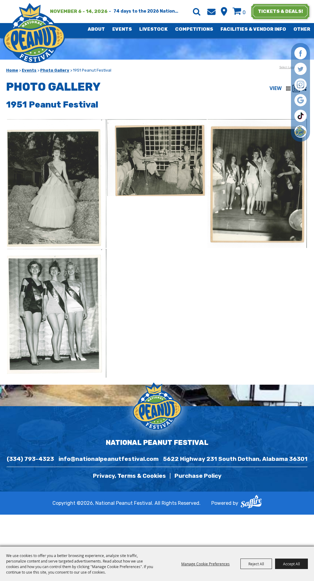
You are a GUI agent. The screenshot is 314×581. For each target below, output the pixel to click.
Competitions (194, 29)
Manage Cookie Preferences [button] (205, 563)
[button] (288, 88)
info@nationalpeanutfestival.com (109, 458)
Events (122, 29)
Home (12, 70)
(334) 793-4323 (30, 458)
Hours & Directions (224, 11)
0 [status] (244, 12)
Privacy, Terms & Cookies (129, 475)
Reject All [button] (256, 563)
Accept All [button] (291, 563)
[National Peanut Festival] (34, 33)
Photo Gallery (54, 70)
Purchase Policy (197, 475)
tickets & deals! (280, 11)
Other (301, 29)
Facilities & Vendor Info (253, 29)
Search (196, 11)
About (96, 29)
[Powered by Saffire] (251, 503)
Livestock (153, 29)
